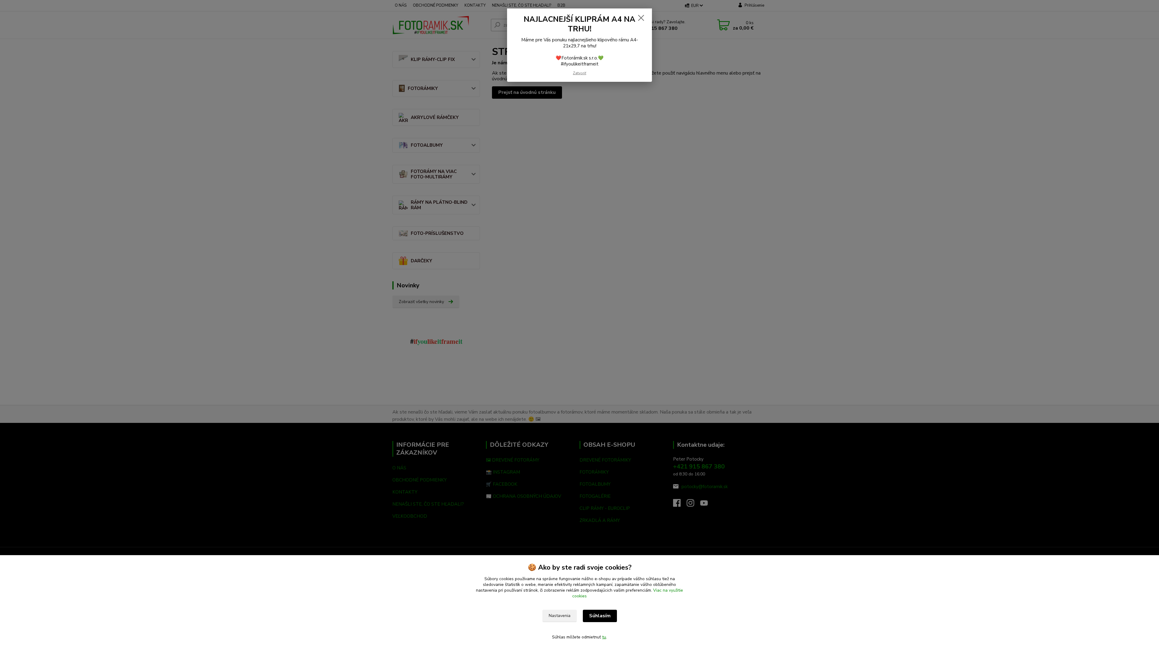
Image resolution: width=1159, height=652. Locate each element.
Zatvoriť (579, 73)
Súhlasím (600, 615)
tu (604, 637)
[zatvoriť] (641, 17)
